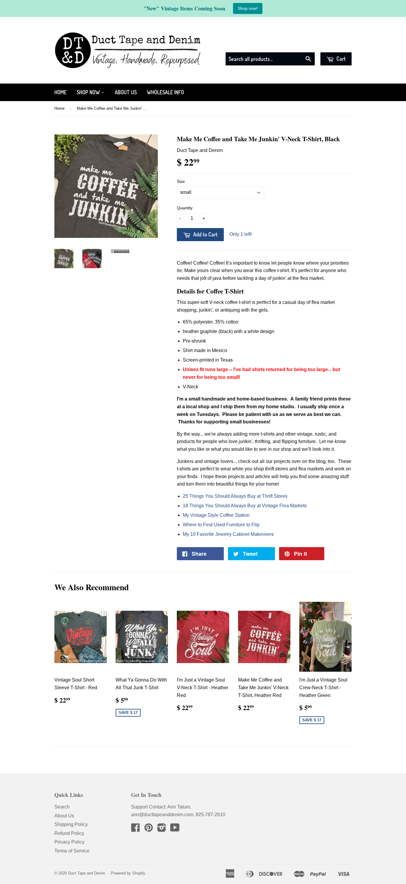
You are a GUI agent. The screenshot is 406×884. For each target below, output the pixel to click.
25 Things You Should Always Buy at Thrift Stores (235, 496)
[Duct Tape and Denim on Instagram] (161, 829)
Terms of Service (71, 850)
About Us (126, 92)
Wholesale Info (165, 92)
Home (60, 92)
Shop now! (248, 8)
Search (62, 806)
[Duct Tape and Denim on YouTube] (175, 829)
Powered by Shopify (128, 873)
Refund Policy (69, 833)
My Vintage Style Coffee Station (216, 515)
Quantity (185, 207)
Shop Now (89, 92)
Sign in (298, 45)
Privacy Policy (69, 841)
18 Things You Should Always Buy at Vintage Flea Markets (245, 505)
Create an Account (333, 45)
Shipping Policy (71, 824)
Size (181, 181)
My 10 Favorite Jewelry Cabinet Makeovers (228, 534)
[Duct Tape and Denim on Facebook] (135, 829)
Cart (340, 58)
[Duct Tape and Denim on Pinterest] (148, 829)
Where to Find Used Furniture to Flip (221, 524)
